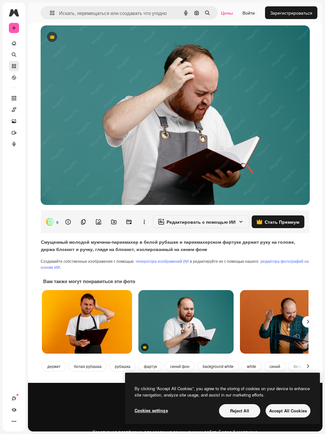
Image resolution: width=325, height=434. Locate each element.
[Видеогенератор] (14, 132)
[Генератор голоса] (14, 144)
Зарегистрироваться (291, 13)
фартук (150, 366)
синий (274, 366)
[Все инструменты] (14, 98)
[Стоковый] (14, 66)
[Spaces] (14, 110)
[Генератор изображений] (14, 121)
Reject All (239, 411)
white (251, 366)
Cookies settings (151, 410)
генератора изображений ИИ (162, 261)
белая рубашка (88, 366)
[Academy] (14, 410)
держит (54, 366)
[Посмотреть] (14, 77)
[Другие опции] (144, 221)
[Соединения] (14, 398)
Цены (227, 13)
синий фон (179, 366)
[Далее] (308, 322)
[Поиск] (14, 55)
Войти (248, 13)
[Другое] (14, 421)
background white (218, 366)
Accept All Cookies (288, 411)
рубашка (122, 366)
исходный (83, 37)
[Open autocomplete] (49, 12)
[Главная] (14, 43)
